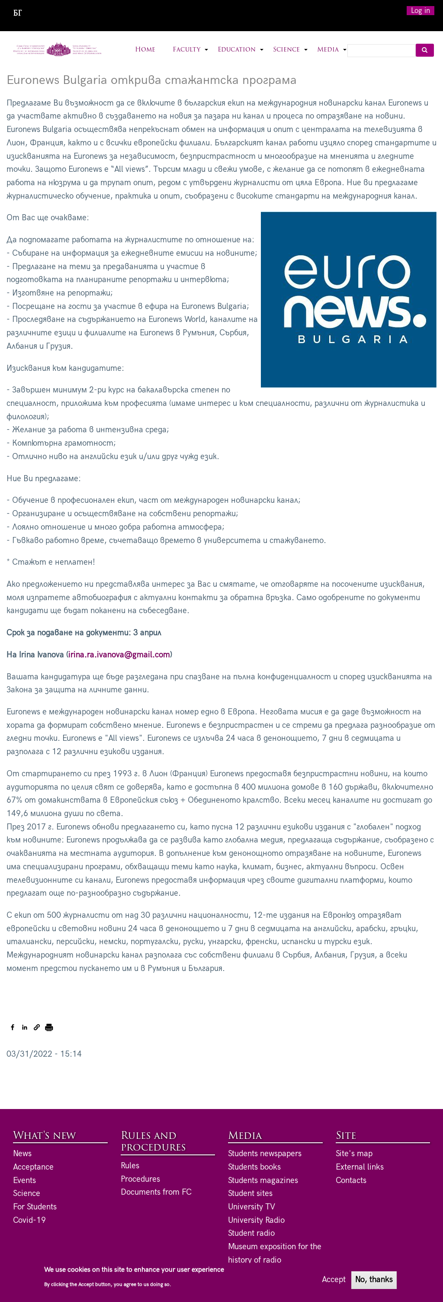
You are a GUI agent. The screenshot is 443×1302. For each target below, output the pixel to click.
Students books (254, 1167)
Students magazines (263, 1181)
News (22, 1154)
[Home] (57, 50)
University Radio (256, 1220)
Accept (334, 1280)
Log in (420, 10)
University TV (251, 1207)
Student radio (251, 1233)
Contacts (351, 1181)
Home (145, 50)
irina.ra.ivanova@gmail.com (119, 655)
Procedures (140, 1179)
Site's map (354, 1154)
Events (24, 1181)
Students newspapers (265, 1154)
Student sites (250, 1194)
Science (290, 55)
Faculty (191, 55)
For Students (35, 1207)
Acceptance (33, 1167)
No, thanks (374, 1280)
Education (241, 55)
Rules (130, 1166)
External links (360, 1167)
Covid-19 (29, 1220)
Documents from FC (156, 1192)
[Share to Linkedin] (24, 1027)
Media (332, 55)
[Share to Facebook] (12, 1027)
